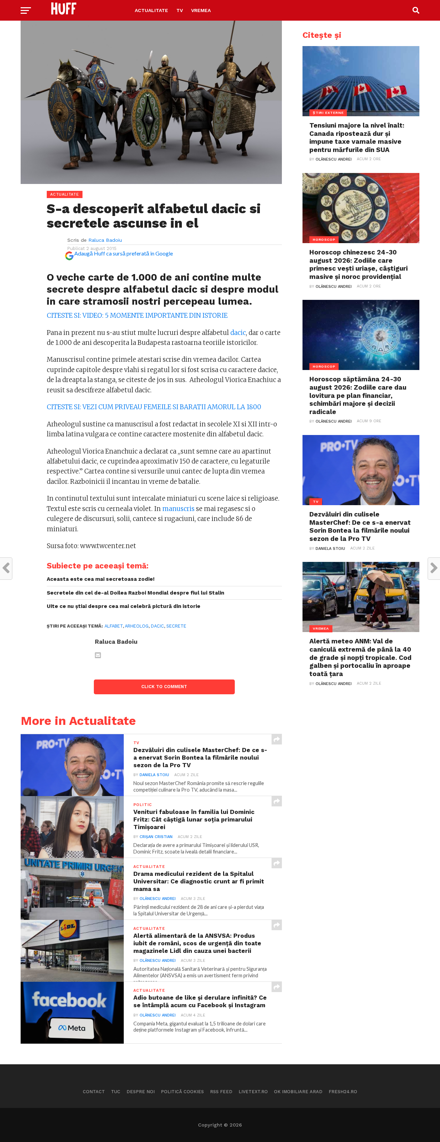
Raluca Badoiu (105, 240)
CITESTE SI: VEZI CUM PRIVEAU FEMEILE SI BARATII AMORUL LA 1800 (154, 407)
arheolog (136, 626)
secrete (176, 626)
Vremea (201, 10)
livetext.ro (253, 1091)
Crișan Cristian (156, 837)
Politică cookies (182, 1091)
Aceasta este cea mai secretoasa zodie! (101, 579)
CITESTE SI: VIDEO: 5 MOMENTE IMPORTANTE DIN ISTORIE (137, 315)
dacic (238, 333)
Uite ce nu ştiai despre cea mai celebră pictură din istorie (123, 606)
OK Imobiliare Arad (298, 1091)
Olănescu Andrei (158, 898)
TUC (115, 1091)
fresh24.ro (343, 1091)
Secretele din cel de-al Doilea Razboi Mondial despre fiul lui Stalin (135, 593)
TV (179, 10)
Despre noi (140, 1091)
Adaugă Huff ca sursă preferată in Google (123, 253)
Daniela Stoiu (154, 775)
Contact (94, 1091)
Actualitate (151, 10)
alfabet (113, 626)
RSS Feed (221, 1091)
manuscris (178, 509)
